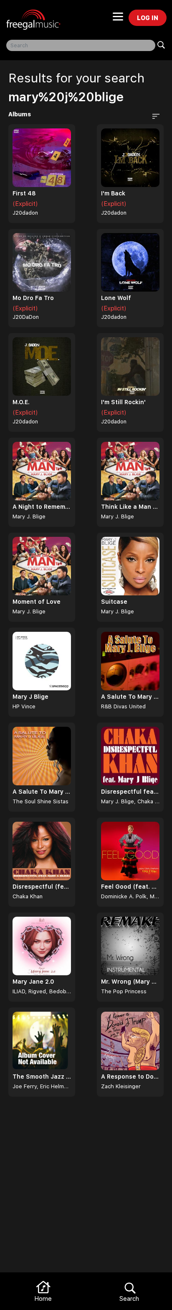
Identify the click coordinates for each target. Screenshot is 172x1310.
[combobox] (80, 45)
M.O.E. (21, 402)
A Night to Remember (42, 506)
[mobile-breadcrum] (118, 19)
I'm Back (113, 193)
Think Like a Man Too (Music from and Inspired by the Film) (130, 506)
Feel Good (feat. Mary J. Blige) (130, 886)
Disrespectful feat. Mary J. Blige (130, 791)
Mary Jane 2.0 (33, 981)
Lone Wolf (116, 298)
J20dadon (25, 213)
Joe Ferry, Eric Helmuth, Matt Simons (42, 1086)
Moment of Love (37, 601)
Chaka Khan (28, 896)
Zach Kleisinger (121, 1086)
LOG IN (147, 18)
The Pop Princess (124, 991)
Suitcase (114, 601)
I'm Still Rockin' (123, 402)
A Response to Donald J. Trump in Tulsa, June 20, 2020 (130, 1076)
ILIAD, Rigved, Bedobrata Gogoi (42, 991)
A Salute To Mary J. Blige (130, 696)
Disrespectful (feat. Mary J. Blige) (42, 886)
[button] (154, 115)
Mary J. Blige (29, 516)
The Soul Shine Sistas (40, 801)
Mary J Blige (30, 696)
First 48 (24, 193)
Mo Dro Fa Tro (33, 298)
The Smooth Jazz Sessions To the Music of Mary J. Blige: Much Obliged (42, 1076)
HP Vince (24, 706)
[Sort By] (153, 115)
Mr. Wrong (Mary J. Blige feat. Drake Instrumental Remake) (130, 981)
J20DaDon (26, 317)
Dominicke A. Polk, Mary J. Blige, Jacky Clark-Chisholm (130, 896)
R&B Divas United (123, 706)
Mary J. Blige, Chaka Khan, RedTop (130, 801)
